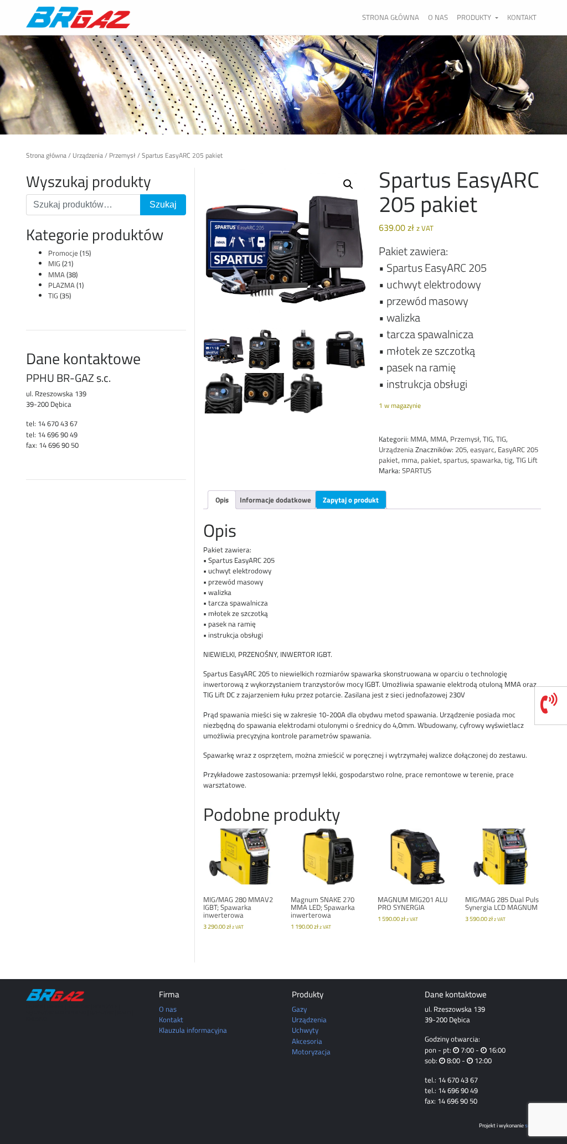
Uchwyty (305, 1030)
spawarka (486, 459)
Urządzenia (88, 156)
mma (409, 459)
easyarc (482, 449)
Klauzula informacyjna (193, 1030)
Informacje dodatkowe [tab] (275, 499)
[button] (348, 184)
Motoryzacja (311, 1051)
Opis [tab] (222, 499)
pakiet (430, 459)
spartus (455, 459)
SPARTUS (416, 470)
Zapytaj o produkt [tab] (351, 499)
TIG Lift (527, 459)
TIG (53, 295)
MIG (54, 263)
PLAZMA (61, 285)
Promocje (63, 252)
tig (508, 459)
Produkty (475, 17)
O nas (438, 17)
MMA (56, 274)
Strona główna (390, 17)
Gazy (299, 1008)
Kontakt (522, 17)
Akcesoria (307, 1041)
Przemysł (122, 156)
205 (461, 449)
